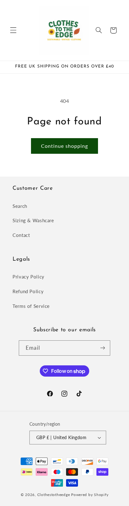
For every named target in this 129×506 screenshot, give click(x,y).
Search (20, 206)
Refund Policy (28, 291)
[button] (13, 30)
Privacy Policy (28, 276)
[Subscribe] (102, 348)
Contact (21, 235)
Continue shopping (64, 146)
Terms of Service (31, 306)
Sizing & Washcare (33, 220)
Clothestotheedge (53, 495)
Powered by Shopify (89, 495)
